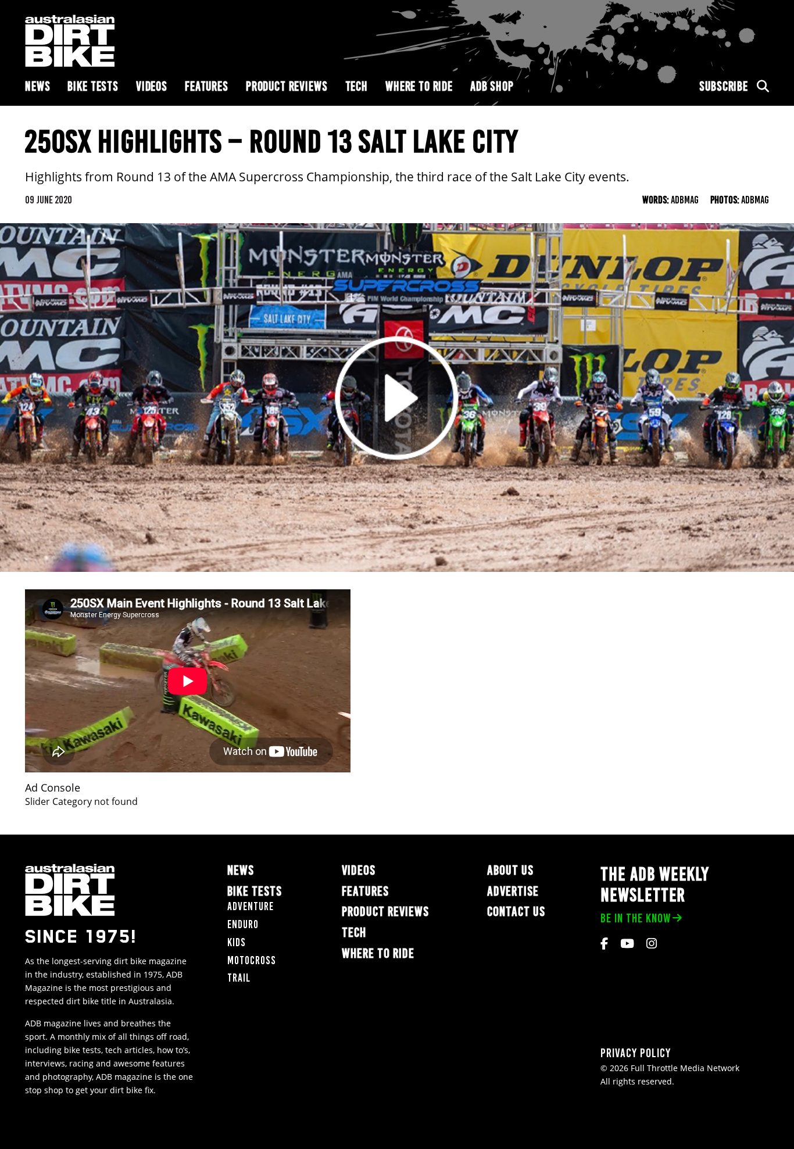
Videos (151, 86)
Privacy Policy (635, 1052)
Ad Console (52, 787)
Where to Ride (419, 86)
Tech (356, 86)
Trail (239, 978)
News (37, 86)
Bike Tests (93, 86)
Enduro (243, 924)
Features (206, 86)
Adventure (250, 906)
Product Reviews (287, 86)
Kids (236, 942)
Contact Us (516, 911)
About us (510, 870)
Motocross (251, 960)
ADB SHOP (492, 86)
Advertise (513, 891)
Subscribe (723, 86)
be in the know (635, 918)
